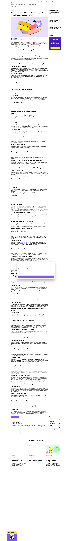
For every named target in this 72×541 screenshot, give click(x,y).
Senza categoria (49, 455)
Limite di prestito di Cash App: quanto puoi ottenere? (36, 459)
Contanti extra (52, 423)
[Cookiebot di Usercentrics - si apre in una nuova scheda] (50, 263)
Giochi (51, 425)
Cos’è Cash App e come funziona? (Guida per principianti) (18, 460)
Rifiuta (24, 277)
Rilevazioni (51, 431)
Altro (51, 419)
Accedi (55, 1)
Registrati (14, 416)
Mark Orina (15, 38)
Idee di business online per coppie (55, 23)
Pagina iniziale (12, 4)
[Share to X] (20, 433)
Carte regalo (52, 421)
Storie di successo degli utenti (54, 434)
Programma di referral (53, 429)
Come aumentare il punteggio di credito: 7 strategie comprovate (51, 460)
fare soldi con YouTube (24, 242)
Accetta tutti (48, 277)
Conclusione (51, 35)
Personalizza (35, 277)
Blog (16, 4)
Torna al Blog (14, 6)
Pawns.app (51, 427)
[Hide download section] (15, 532)
